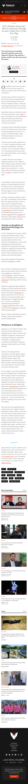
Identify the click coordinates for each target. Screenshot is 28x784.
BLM (3, 475)
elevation (15, 308)
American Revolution (7, 472)
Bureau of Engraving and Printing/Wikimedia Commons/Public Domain (13, 46)
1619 (4, 469)
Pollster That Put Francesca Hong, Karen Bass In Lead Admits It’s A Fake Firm (13, 599)
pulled (11, 261)
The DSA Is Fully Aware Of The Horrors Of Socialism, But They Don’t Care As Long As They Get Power (12, 514)
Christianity (11, 475)
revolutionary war (15, 481)
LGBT (11, 478)
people (9, 214)
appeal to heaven (19, 472)
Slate (21, 114)
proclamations (13, 386)
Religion (5, 481)
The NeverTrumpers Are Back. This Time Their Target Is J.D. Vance (13, 571)
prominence (6, 210)
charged (20, 214)
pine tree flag (19, 478)
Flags (19, 475)
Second (5, 306)
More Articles (14, 71)
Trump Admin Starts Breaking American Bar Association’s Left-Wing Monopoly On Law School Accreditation (13, 691)
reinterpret (18, 293)
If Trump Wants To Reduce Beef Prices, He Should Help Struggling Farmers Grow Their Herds (13, 635)
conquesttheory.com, (8, 456)
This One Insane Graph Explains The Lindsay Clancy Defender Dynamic (13, 719)
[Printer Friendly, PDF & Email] (24, 81)
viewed (8, 172)
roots (10, 131)
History (4, 478)
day (24, 375)
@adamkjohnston (17, 68)
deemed (9, 275)
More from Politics (7, 490)
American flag (12, 469)
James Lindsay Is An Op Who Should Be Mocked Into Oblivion (12, 543)
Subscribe (14, 776)
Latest (3, 611)
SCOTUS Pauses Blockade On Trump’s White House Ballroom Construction (13, 663)
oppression (4, 280)
